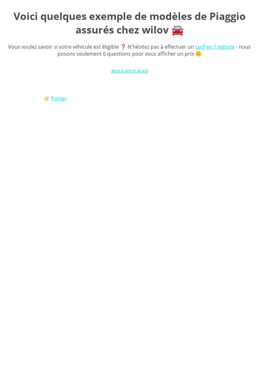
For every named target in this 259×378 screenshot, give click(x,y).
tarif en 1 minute (215, 46)
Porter (59, 98)
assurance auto (129, 70)
